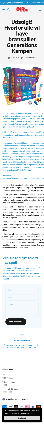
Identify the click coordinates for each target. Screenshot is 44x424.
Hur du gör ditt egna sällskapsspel (10, 390)
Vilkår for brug (7, 378)
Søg (3, 374)
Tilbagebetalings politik (8, 383)
